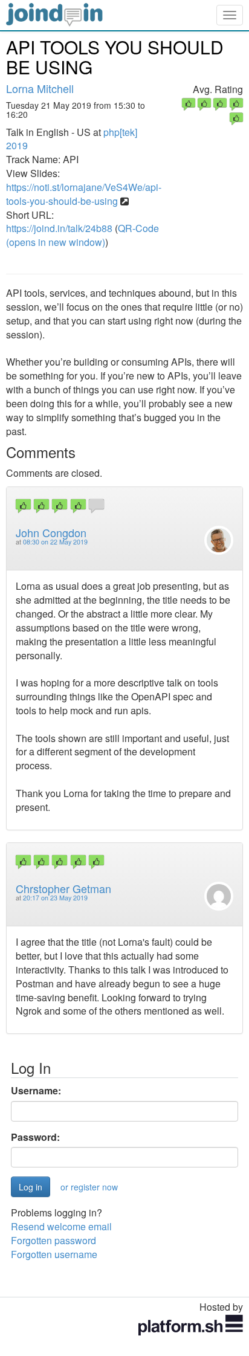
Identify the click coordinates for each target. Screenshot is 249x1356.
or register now (89, 1187)
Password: (35, 1137)
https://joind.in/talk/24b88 (59, 228)
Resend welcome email (61, 1226)
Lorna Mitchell (40, 88)
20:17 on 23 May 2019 (55, 897)
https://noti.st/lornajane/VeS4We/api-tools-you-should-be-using (83, 194)
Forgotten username (54, 1254)
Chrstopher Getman (63, 888)
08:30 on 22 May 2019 (55, 541)
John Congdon (51, 532)
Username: (36, 1090)
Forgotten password (53, 1240)
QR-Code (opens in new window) (82, 235)
